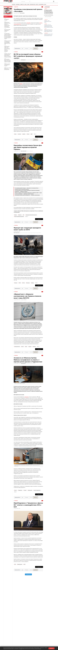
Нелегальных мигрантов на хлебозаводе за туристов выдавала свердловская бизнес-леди (7, 42)
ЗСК (15, 564)
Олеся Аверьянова (16, 232)
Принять (51, 648)
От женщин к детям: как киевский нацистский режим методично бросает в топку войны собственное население (7, 55)
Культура (37, 4)
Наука (45, 4)
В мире (25, 4)
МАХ (31, 48)
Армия (28, 4)
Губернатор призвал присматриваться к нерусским (7, 65)
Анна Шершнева (23, 363)
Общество (22, 4)
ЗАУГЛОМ (25, 299)
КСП (24, 564)
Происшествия (32, 4)
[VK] (51, 1)
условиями (20, 648)
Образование (41, 4)
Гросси (22, 346)
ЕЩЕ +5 (38, 346)
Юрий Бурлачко (19, 564)
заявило (21, 83)
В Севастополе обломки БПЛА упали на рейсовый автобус (7, 69)
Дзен (22, 48)
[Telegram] (49, 1)
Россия (15, 490)
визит (26, 346)
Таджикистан (20, 490)
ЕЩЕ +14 (26, 216)
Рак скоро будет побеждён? (6, 19)
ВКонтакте (26, 48)
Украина (34, 346)
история (25, 490)
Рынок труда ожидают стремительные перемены (7, 30)
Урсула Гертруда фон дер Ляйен (19, 216)
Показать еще (28, 574)
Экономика (18, 4)
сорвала (29, 346)
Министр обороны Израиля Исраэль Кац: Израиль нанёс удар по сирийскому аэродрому (7, 60)
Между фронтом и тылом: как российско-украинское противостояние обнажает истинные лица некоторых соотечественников (7, 25)
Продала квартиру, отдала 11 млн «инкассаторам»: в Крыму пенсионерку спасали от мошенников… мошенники (7, 49)
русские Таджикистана (37, 490)
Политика (13, 4)
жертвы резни (30, 490)
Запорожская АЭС (17, 346)
